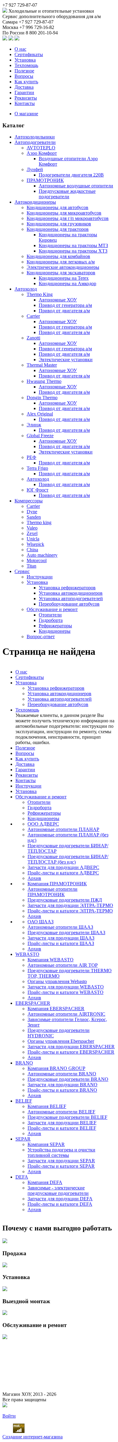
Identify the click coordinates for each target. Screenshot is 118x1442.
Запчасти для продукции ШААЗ (61, 938)
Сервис (22, 571)
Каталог (13, 125)
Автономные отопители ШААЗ (60, 927)
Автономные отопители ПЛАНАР (63, 829)
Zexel (32, 533)
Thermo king (39, 522)
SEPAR (23, 1138)
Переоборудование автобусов (69, 603)
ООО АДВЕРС (43, 823)
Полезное (24, 70)
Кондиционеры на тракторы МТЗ (73, 245)
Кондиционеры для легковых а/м (61, 261)
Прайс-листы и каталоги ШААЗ (61, 943)
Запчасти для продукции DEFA (60, 1198)
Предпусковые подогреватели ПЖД (65, 899)
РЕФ (31, 457)
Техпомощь (26, 65)
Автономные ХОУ (58, 299)
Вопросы (24, 76)
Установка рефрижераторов (67, 587)
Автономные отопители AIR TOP (63, 965)
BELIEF (23, 1100)
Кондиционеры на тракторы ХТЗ (73, 250)
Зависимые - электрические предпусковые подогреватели (58, 1190)
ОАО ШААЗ (41, 921)
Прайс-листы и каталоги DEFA (60, 1204)
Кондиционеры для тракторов (58, 229)
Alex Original (40, 413)
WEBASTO (27, 954)
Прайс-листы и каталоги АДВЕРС (63, 872)
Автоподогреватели (35, 142)
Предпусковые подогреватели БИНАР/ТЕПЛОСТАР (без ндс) (68, 859)
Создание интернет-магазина (32, 1436)
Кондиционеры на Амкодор (67, 283)
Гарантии (24, 92)
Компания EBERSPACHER (56, 1008)
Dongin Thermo (42, 397)
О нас (20, 49)
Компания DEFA (45, 1182)
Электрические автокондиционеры (63, 267)
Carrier (33, 316)
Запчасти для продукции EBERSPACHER (71, 1046)
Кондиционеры (54, 631)
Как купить (26, 81)
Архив (34, 878)
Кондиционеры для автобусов (57, 207)
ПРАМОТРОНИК (45, 180)
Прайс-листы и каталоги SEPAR (61, 1166)
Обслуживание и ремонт (52, 609)
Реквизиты (26, 97)
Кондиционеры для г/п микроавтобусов (68, 218)
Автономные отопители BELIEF (61, 1111)
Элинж (34, 424)
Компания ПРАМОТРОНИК (57, 883)
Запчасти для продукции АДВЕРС (63, 867)
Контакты (25, 103)
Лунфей (35, 169)
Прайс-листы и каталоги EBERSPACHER (71, 1052)
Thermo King (40, 294)
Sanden (34, 517)
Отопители (50, 614)
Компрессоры (29, 500)
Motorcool (37, 560)
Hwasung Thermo (44, 381)
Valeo (32, 527)
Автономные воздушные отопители (76, 185)
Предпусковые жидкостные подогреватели (67, 194)
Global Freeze (40, 435)
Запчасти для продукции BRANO (62, 1084)
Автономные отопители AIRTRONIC (66, 1014)
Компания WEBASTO (51, 959)
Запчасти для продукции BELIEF (62, 1122)
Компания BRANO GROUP (56, 1068)
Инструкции (40, 576)
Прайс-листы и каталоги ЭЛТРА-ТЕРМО (70, 910)
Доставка (24, 87)
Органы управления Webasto (57, 981)
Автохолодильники (35, 136)
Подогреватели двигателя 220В (71, 174)
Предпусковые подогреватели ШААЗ (66, 932)
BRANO (24, 1062)
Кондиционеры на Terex (64, 278)
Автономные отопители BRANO (62, 1073)
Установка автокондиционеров (71, 593)
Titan (31, 565)
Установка (25, 59)
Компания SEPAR (46, 1144)
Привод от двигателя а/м (64, 310)
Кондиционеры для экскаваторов (61, 272)
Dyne (32, 511)
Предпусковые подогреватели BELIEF (67, 1117)
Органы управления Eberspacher (61, 1041)
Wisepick (35, 544)
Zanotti (33, 337)
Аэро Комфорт (42, 153)
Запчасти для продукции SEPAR (61, 1160)
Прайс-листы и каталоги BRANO (62, 1090)
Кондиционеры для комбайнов (58, 256)
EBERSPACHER (32, 1003)
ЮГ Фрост (37, 489)
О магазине (26, 113)
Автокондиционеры (35, 202)
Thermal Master (42, 365)
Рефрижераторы (55, 625)
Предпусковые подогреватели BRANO (68, 1079)
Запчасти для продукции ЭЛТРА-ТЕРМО (70, 905)
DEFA (21, 1176)
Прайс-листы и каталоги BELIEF (62, 1128)
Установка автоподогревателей (71, 598)
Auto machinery (42, 555)
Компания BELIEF (47, 1106)
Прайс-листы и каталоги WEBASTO (65, 992)
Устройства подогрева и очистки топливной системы (61, 1152)
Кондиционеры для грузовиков (59, 223)
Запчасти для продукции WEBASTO (66, 986)
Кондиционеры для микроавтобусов (64, 212)
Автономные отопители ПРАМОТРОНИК (52, 892)
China (32, 549)
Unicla (33, 538)
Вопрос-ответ (41, 636)
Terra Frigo (37, 468)
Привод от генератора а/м (65, 305)
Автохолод (26, 288)
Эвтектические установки (66, 359)
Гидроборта (51, 620)
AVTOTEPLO (41, 147)
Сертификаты (29, 54)
